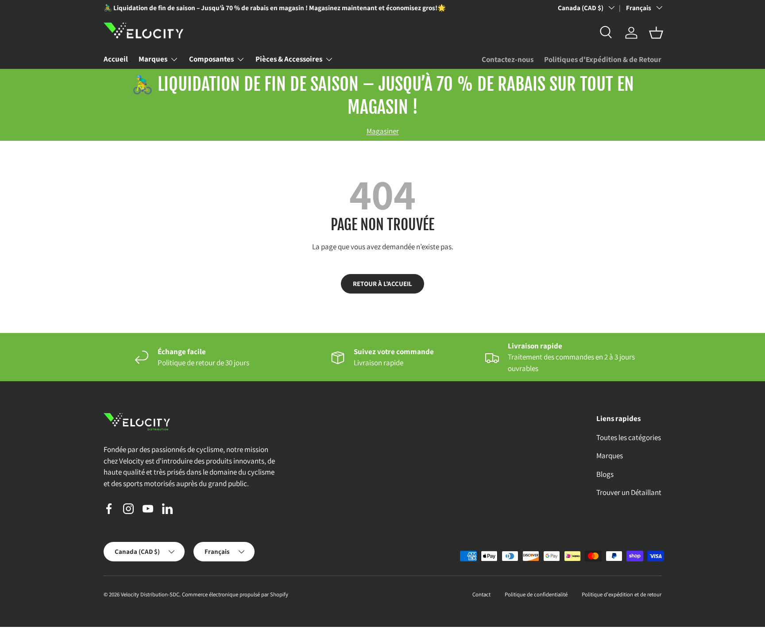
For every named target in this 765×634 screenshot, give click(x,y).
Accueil (116, 59)
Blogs (605, 474)
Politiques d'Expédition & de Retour (602, 59)
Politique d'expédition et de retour (621, 594)
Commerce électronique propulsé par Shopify (235, 594)
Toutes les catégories (628, 437)
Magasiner (383, 131)
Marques (153, 59)
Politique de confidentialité (536, 594)
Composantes (211, 59)
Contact (481, 594)
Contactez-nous (507, 59)
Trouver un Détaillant (628, 492)
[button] (656, 33)
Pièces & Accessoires (288, 59)
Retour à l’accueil (382, 283)
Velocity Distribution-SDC (150, 594)
